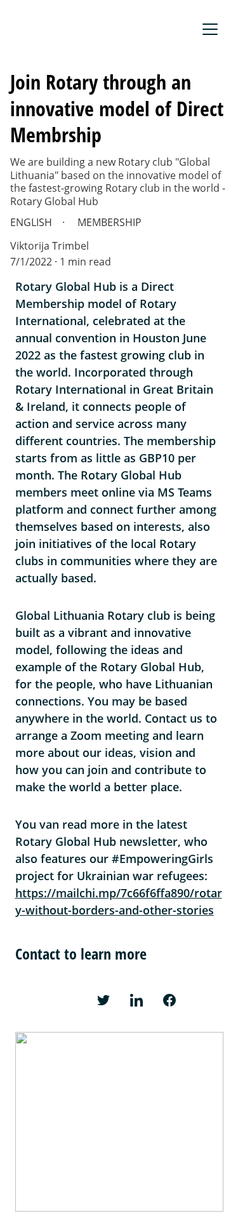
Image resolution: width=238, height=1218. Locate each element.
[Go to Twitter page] (103, 1000)
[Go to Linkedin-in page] (136, 1000)
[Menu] (210, 29)
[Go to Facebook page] (169, 1000)
